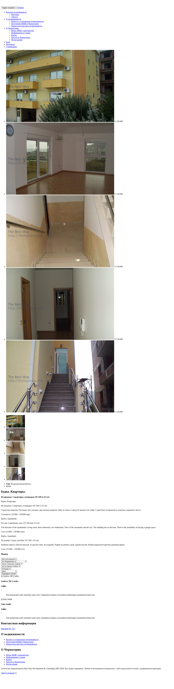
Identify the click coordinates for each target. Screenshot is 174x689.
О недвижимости (13, 19)
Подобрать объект (9, 574)
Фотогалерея (16, 40)
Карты (14, 35)
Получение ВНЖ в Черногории (25, 24)
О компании (11, 47)
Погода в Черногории (20, 37)
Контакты (10, 44)
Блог (8, 42)
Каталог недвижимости (16, 12)
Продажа (15, 14)
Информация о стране (20, 33)
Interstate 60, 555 (8, 629)
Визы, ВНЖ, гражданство (22, 30)
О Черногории (12, 28)
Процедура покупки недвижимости (26, 26)
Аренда (14, 17)
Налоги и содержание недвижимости (27, 21)
